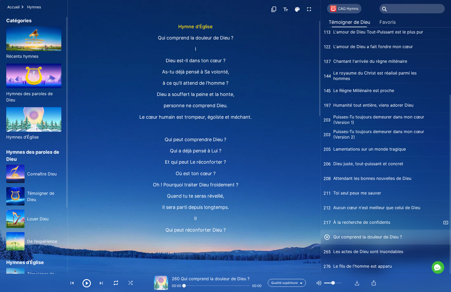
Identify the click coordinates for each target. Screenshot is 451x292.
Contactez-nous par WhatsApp (395, 245)
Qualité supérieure (284, 283)
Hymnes (34, 7)
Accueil (13, 7)
